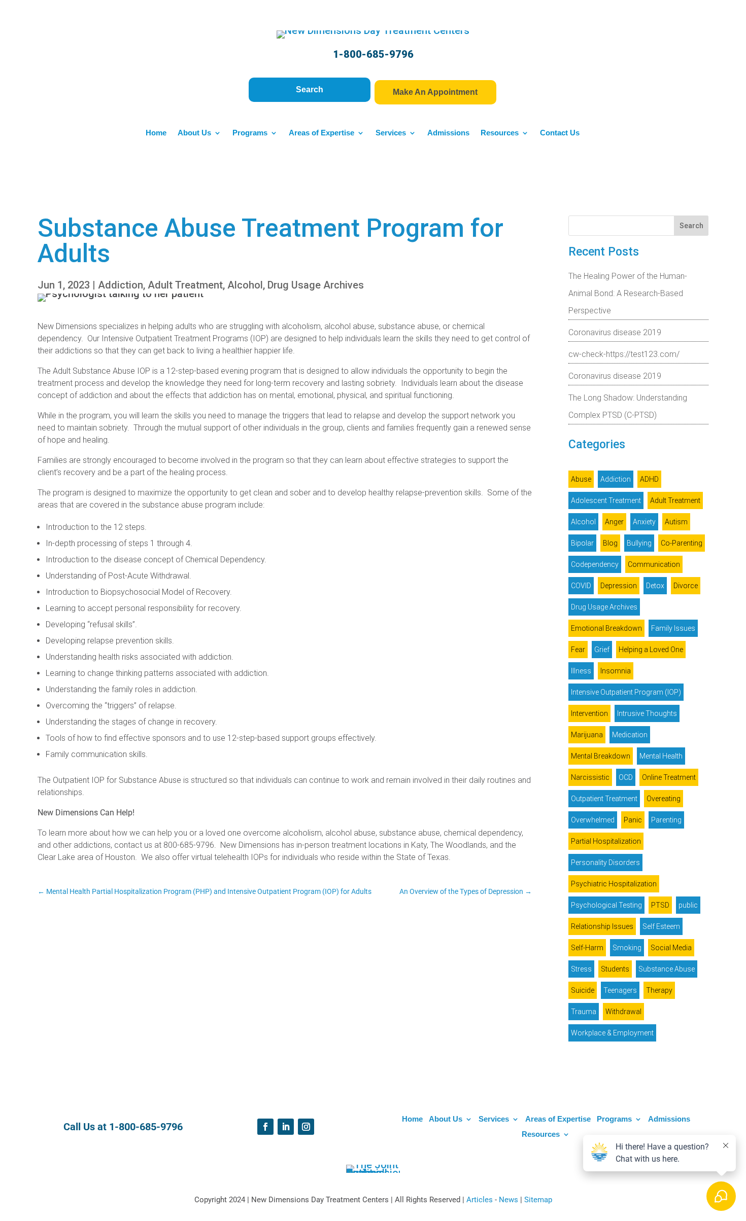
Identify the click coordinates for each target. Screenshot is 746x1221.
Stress (581, 969)
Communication (654, 564)
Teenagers (620, 990)
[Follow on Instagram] (306, 1127)
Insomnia (615, 671)
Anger (614, 522)
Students (615, 969)
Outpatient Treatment (604, 799)
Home (156, 133)
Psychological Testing (606, 905)
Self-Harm (587, 948)
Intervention (589, 713)
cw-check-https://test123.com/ (624, 354)
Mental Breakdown (600, 756)
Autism (676, 522)
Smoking (627, 948)
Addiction (120, 285)
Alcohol (245, 285)
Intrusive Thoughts (647, 713)
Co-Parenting (681, 543)
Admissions (448, 133)
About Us (194, 133)
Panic (633, 820)
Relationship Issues (602, 926)
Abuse (581, 479)
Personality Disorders (605, 862)
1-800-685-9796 (373, 54)
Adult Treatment (185, 285)
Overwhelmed (593, 820)
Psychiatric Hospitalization (614, 884)
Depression (618, 586)
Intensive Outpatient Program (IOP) (626, 692)
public (688, 905)
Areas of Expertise (321, 133)
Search (309, 89)
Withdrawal (623, 1012)
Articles (480, 1199)
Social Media (671, 948)
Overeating (664, 799)
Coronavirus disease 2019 (614, 332)
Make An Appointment (435, 92)
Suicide (582, 990)
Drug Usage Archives (315, 285)
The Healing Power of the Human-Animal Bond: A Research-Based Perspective (627, 293)
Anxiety (644, 522)
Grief (601, 649)
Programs (249, 133)
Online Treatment (669, 777)
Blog (610, 543)
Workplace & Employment (612, 1033)
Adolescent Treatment (606, 500)
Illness (581, 671)
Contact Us (560, 133)
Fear (578, 649)
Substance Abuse (666, 969)
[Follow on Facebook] (265, 1127)
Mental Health (661, 756)
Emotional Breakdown (606, 628)
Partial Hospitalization (606, 841)
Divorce (685, 586)
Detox (655, 586)
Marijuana (587, 735)
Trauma (583, 1012)
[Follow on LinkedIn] (286, 1127)
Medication (630, 735)
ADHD (649, 479)
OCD (626, 777)
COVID (581, 586)
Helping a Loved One (651, 649)
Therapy (659, 990)
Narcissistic (590, 777)
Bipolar (582, 543)
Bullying (639, 543)
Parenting (666, 820)
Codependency (595, 564)
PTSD (660, 905)
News (509, 1199)
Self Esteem (661, 926)
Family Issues (673, 628)
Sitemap (538, 1199)
